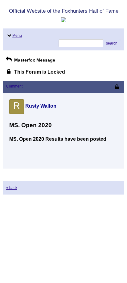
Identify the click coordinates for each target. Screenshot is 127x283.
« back (11, 188)
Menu (17, 35)
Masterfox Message (34, 60)
